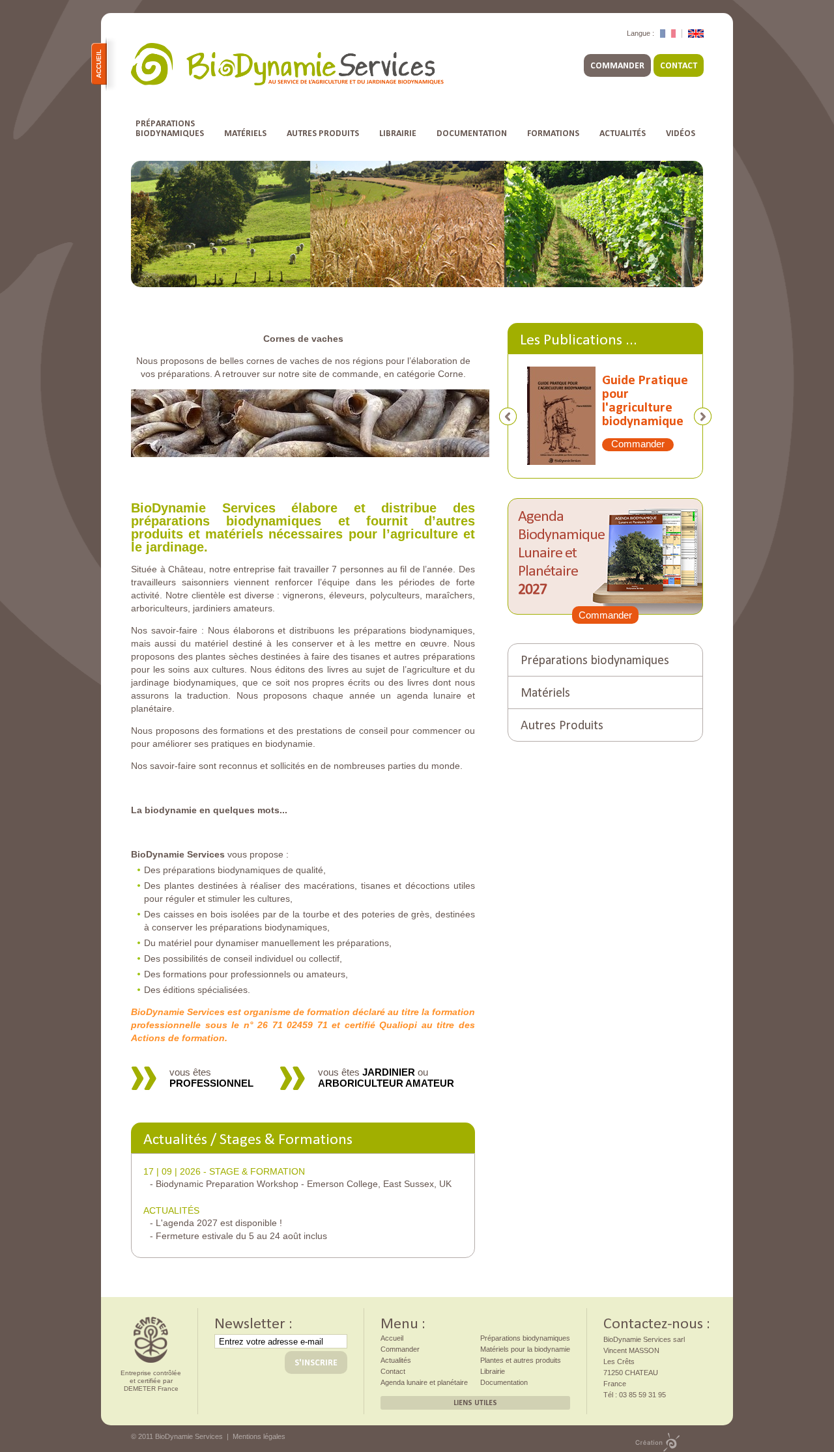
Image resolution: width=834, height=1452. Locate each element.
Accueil (98, 63)
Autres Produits (323, 133)
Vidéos (680, 133)
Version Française (668, 33)
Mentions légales (259, 1436)
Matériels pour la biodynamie (525, 1349)
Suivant (703, 416)
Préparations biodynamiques (595, 658)
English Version (696, 33)
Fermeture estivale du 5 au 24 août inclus (241, 1236)
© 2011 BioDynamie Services (177, 1436)
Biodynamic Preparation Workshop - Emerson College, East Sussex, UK (304, 1184)
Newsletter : (253, 1322)
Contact (678, 65)
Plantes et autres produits (520, 1360)
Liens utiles (475, 1402)
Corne (450, 374)
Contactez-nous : (656, 1322)
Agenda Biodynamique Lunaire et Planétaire (561, 551)
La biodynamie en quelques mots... (209, 810)
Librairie (397, 133)
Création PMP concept (657, 1442)
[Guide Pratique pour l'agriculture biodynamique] (555, 421)
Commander (617, 65)
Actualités (622, 133)
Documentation (472, 133)
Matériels (245, 133)
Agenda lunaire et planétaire (424, 1382)
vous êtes (211, 1078)
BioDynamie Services (287, 64)
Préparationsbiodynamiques (170, 128)
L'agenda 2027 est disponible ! (219, 1223)
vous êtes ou (386, 1078)
